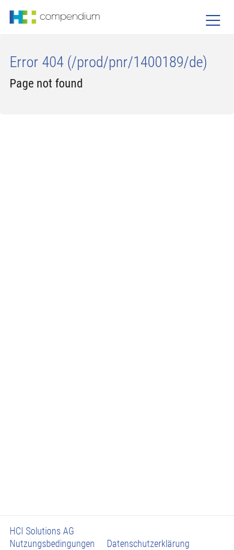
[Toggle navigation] (213, 20)
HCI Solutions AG (42, 531)
